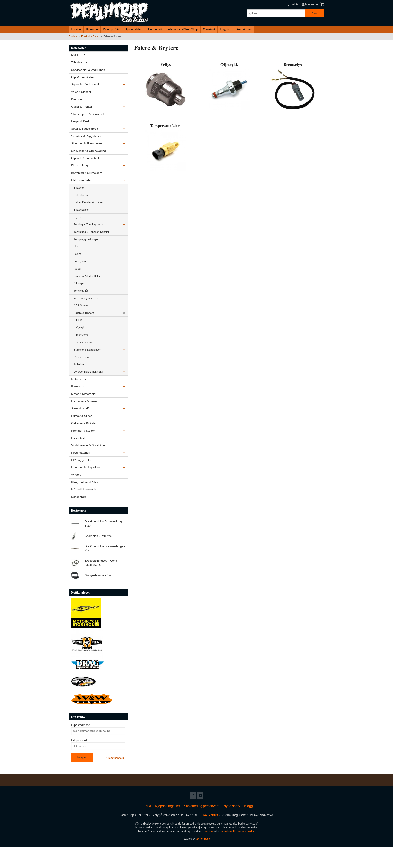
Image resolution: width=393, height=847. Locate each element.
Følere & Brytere (84, 312)
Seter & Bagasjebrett (84, 128)
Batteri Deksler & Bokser (88, 202)
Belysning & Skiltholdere (86, 172)
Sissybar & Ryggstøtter (86, 136)
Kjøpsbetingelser (167, 806)
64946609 (210, 815)
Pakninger (77, 386)
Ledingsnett (80, 261)
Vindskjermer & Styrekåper (88, 445)
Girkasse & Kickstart (84, 423)
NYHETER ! (78, 55)
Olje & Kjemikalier (82, 77)
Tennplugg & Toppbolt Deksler (91, 231)
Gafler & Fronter (81, 106)
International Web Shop (182, 29)
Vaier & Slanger (81, 91)
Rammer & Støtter (83, 430)
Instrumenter (79, 379)
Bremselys (82, 334)
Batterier (79, 187)
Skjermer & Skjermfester (87, 143)
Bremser (76, 99)
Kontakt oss (244, 29)
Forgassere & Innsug (84, 401)
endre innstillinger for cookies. (237, 831)
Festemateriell (80, 452)
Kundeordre (79, 496)
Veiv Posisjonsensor (86, 298)
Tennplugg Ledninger (86, 239)
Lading (77, 253)
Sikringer (79, 283)
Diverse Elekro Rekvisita (88, 371)
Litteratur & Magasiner (85, 467)
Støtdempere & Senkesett (88, 114)
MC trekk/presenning (84, 489)
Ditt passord (79, 740)
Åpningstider (133, 29)
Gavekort (209, 29)
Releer (77, 268)
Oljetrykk (81, 327)
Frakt (147, 806)
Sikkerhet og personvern (201, 806)
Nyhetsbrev (232, 806)
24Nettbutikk (203, 838)
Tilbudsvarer (79, 62)
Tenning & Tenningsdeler (88, 224)
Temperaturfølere (85, 342)
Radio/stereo (81, 357)
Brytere (78, 217)
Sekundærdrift (80, 408)
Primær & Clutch (81, 415)
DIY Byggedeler (81, 460)
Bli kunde (92, 29)
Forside (76, 29)
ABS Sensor (81, 305)
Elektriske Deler (81, 180)
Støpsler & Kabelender (87, 349)
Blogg (248, 806)
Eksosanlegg (79, 165)
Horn (76, 246)
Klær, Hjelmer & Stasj (84, 482)
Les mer (209, 831)
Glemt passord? (115, 757)
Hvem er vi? (154, 29)
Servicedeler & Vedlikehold (88, 69)
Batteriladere (81, 195)
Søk (314, 13)
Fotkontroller (79, 438)
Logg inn (225, 29)
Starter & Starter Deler (87, 276)
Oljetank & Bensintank (85, 158)
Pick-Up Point (111, 29)
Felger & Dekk (80, 121)
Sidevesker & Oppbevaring (88, 150)
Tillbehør (79, 364)
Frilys (79, 320)
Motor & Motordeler (83, 393)
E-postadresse (80, 725)
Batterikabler (81, 209)
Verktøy (76, 474)
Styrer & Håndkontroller (86, 84)
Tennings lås (81, 290)
